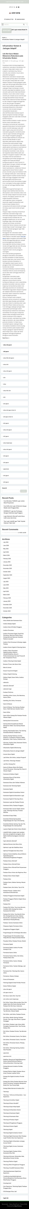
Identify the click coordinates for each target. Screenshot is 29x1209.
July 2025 (5, 581)
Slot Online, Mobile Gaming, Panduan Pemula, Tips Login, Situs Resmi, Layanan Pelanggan (14, 1019)
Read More (5, 338)
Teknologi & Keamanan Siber (11, 1116)
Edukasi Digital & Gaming (10, 674)
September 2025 (7, 575)
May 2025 (5, 588)
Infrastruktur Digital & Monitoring (12, 747)
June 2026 (6, 545)
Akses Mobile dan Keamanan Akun (12, 620)
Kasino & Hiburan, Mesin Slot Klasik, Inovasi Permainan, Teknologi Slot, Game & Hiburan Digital (14, 769)
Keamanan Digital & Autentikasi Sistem (13, 792)
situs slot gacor (7, 371)
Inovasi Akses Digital (9, 754)
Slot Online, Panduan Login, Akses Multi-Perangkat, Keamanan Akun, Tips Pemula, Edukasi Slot (14, 1026)
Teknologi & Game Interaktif (10, 1103)
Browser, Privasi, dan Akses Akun (12, 664)
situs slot (5, 364)
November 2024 (7, 608)
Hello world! (22, 532)
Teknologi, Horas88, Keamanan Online (13, 1168)
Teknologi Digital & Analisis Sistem (12, 1133)
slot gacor (6, 403)
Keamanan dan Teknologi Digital (12, 786)
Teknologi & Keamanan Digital (11, 1113)
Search (4, 488)
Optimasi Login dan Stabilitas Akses (13, 847)
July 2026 (5, 542)
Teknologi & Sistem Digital (10, 1126)
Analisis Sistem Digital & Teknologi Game (14, 647)
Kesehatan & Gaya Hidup (9, 815)
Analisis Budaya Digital (9, 623)
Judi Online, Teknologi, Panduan (11, 760)
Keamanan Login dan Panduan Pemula (13, 802)
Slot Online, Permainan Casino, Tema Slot (14, 1039)
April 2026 (6, 552)
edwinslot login (7, 689)
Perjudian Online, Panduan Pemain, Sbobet (14, 941)
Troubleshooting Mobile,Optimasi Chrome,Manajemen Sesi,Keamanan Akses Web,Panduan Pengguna (14, 1178)
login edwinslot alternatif (10, 841)
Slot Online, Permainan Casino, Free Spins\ (14, 1036)
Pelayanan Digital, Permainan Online (13, 926)
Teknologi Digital (7, 1129)
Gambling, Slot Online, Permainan (12, 700)
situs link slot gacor (8, 358)
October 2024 (6, 611)
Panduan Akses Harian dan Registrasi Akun (15, 872)
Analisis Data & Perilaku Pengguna (12, 627)
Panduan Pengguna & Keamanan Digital (13, 895)
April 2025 (6, 591)
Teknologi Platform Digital (10, 1161)
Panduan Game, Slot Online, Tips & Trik (13, 887)
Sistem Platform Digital (9, 986)
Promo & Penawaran (8, 979)
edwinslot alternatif (8, 685)
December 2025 (7, 565)
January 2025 (6, 601)
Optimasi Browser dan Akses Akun (12, 844)
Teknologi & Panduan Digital (10, 1119)
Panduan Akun (7, 879)
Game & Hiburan (7, 704)
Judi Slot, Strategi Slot (9, 764)
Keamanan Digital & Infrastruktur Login (13, 795)
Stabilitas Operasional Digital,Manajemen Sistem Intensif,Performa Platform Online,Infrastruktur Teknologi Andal (14, 1061)
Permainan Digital (8, 944)
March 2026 (6, 555)
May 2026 (5, 548)
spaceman (6, 469)
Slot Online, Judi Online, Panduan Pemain (14, 1014)
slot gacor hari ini (8, 417)
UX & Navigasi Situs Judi (10, 1191)
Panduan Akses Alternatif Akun (11, 864)
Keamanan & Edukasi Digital (10, 774)
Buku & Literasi (7, 667)
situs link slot (7, 390)
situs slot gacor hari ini (9, 410)
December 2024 (7, 604)
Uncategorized (7, 1183)
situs (4, 384)
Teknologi (6, 1091)
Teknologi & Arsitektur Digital (11, 1100)
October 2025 (6, 571)
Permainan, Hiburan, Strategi (11, 976)
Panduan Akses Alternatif (10, 861)
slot (4, 377)
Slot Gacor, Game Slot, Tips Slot (12, 996)
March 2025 (6, 594)
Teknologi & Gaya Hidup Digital (11, 1106)
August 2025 (6, 578)
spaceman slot (7, 1056)
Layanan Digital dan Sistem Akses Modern (14, 829)
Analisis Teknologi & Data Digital (12, 661)
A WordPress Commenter (10, 532)
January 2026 (6, 562)
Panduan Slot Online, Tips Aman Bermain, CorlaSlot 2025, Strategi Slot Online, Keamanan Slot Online (14, 909)
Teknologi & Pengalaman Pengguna (12, 1123)
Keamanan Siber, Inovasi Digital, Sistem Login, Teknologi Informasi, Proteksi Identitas (13, 810)
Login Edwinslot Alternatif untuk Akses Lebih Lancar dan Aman (14, 1)
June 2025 (6, 585)
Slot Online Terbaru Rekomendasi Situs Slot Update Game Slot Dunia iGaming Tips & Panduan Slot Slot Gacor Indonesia (15, 1004)
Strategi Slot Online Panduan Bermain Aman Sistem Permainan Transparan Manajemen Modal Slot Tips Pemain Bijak (15, 1083)
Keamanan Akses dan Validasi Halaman (14, 782)
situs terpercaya (7, 443)
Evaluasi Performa (8, 692)
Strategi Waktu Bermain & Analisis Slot (13, 1088)
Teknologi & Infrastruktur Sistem (12, 1110)
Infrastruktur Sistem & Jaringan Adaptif (13, 751)
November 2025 (7, 568)
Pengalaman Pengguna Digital (11, 929)
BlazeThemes (18, 1206)
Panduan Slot (6, 904)
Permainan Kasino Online (10, 952)
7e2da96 (6, 61)
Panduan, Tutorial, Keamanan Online (12, 923)
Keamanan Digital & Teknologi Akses (13, 799)
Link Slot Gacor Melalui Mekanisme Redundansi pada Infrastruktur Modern (13, 56)
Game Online (6, 712)
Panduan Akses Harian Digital (11, 876)
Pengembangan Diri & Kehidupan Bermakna (14, 932)
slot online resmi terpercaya (10, 999)
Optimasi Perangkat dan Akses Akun (13, 850)
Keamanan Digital (8, 789)
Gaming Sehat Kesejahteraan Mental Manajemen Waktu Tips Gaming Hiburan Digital (14, 725)
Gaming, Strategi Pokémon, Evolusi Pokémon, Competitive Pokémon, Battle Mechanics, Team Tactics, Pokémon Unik (14, 737)
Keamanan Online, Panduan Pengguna (13, 805)
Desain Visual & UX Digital (10, 671)
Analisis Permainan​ (8, 630)
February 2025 (7, 598)
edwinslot (6, 682)
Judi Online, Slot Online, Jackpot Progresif (14, 757)
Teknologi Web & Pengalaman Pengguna (14, 1164)
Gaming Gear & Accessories (10, 720)
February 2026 (7, 558)
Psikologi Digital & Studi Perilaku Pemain (14, 982)
